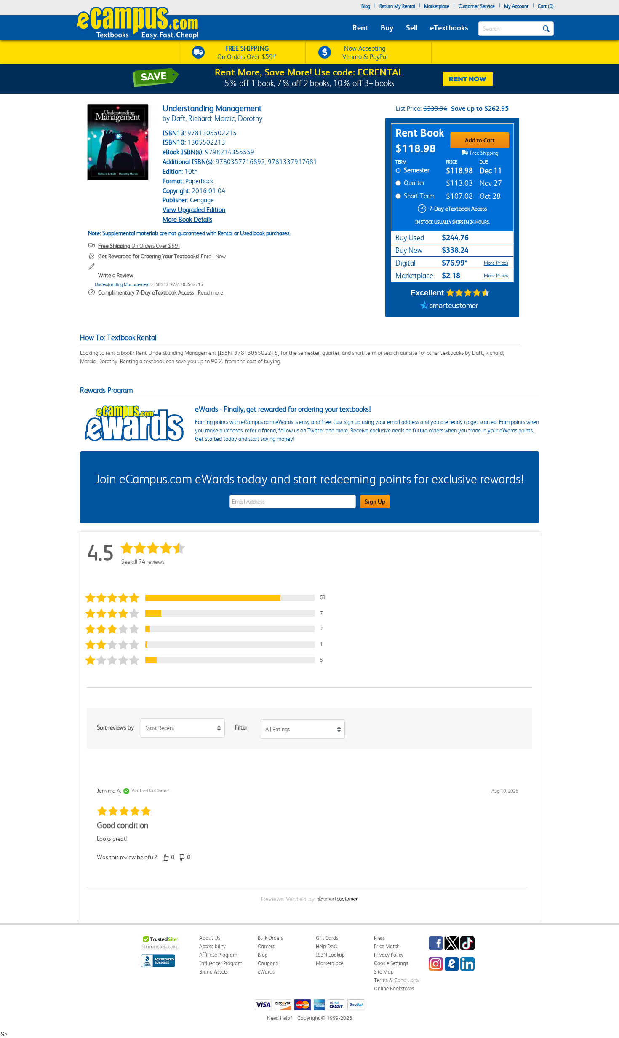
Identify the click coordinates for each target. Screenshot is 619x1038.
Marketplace (436, 6)
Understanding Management (122, 284)
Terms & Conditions (396, 980)
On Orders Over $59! (139, 245)
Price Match (387, 946)
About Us (209, 938)
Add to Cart (479, 140)
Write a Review (115, 275)
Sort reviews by (115, 727)
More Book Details (187, 219)
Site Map (384, 971)
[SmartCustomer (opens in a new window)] (449, 306)
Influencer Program (221, 963)
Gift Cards (327, 938)
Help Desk (326, 946)
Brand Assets (213, 971)
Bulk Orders (270, 938)
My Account (516, 6)
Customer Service (477, 6)
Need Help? (279, 1018)
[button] (210, 598)
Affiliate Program (218, 955)
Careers (266, 946)
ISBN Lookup (330, 955)
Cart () (546, 6)
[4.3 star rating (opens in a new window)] (468, 293)
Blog (365, 6)
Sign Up (375, 501)
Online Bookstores (394, 988)
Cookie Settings (391, 963)
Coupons (268, 963)
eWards (266, 971)
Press (379, 938)
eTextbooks (449, 27)
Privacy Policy (388, 955)
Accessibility (212, 946)
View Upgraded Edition (194, 210)
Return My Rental (397, 6)
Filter (241, 727)
